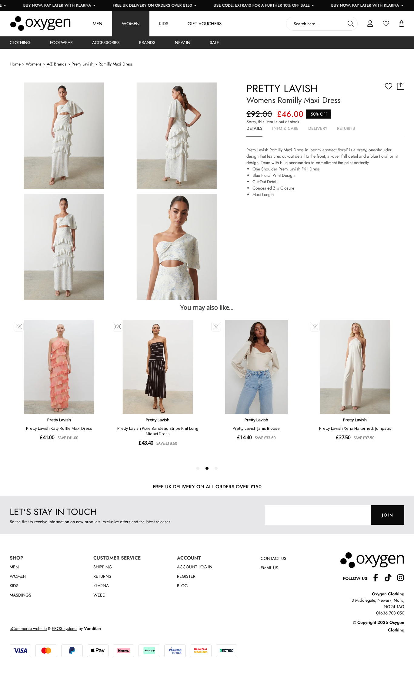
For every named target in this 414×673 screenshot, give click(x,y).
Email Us (269, 568)
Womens (34, 64)
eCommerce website (28, 628)
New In (182, 42)
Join (387, 515)
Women (131, 24)
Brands (147, 42)
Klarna (101, 586)
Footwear (61, 42)
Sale (214, 42)
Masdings (20, 595)
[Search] (350, 23)
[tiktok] (390, 578)
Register (186, 576)
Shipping (102, 567)
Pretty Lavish (82, 64)
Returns (102, 576)
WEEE (99, 595)
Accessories (106, 42)
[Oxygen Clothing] (40, 23)
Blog (182, 586)
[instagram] (400, 578)
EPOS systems (64, 628)
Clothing (20, 42)
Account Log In (194, 567)
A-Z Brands (56, 64)
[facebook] (378, 578)
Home (15, 64)
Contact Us (273, 558)
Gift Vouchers (205, 24)
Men (97, 24)
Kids (163, 24)
